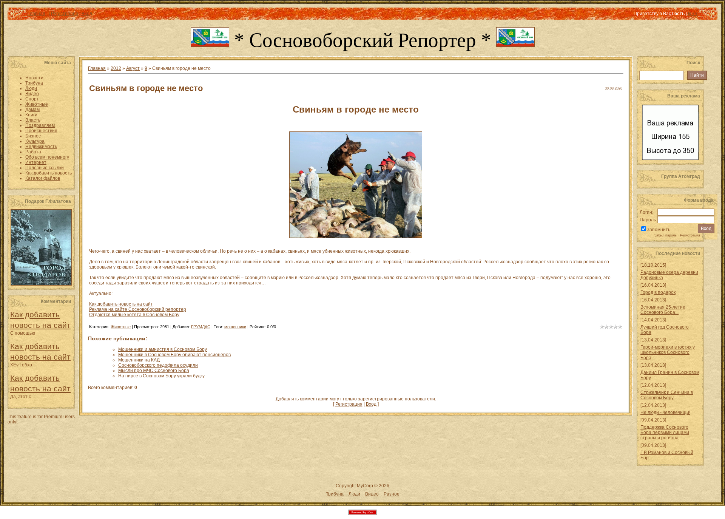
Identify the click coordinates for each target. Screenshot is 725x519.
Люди (354, 494)
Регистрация (64, 13)
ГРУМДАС (200, 326)
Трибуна (335, 494)
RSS (692, 13)
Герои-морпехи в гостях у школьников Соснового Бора (667, 352)
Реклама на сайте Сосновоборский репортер (137, 309)
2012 (116, 68)
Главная (36, 13)
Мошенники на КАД (139, 360)
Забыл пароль (665, 235)
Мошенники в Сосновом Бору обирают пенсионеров (174, 354)
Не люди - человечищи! (665, 412)
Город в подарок (658, 292)
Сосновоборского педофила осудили (158, 365)
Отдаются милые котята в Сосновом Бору (134, 314)
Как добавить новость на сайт (121, 304)
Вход (87, 13)
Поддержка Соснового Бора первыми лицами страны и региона (664, 432)
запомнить (658, 229)
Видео (372, 494)
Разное (392, 494)
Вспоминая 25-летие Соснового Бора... (662, 309)
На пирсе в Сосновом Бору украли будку (161, 375)
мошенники (235, 326)
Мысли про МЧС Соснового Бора (153, 370)
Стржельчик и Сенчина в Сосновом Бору (666, 395)
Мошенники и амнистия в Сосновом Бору (162, 349)
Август (133, 68)
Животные (121, 326)
